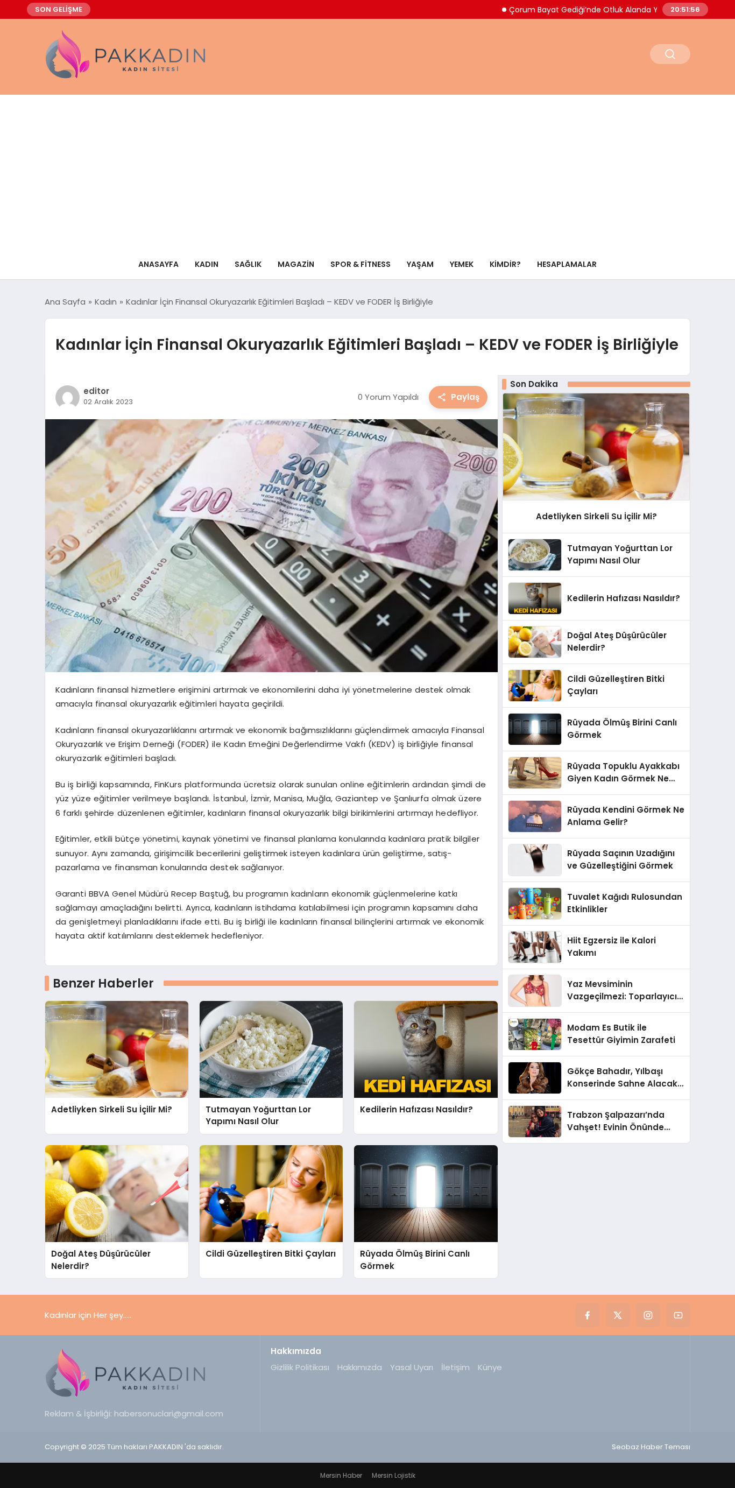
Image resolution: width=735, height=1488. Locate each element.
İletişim (455, 1367)
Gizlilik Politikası (300, 1367)
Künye (490, 1367)
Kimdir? (505, 264)
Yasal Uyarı (411, 1367)
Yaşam (420, 264)
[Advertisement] (367, 170)
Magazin (296, 264)
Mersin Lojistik (393, 1475)
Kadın (206, 264)
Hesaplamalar (567, 264)
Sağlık (248, 264)
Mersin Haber (341, 1475)
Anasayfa (158, 264)
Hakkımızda (359, 1367)
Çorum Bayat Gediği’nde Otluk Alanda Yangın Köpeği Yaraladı (588, 9)
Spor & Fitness (360, 264)
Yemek (461, 264)
